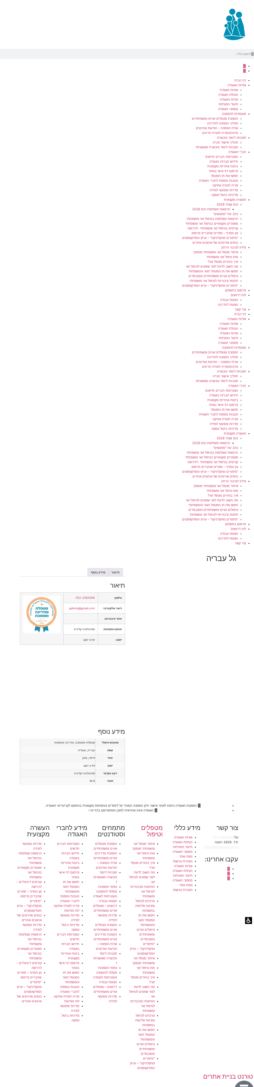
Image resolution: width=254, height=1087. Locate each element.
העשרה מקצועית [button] (235, 200)
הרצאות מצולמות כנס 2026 (211, 209)
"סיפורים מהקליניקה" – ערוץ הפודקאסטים (210, 238)
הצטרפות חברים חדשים (221, 157)
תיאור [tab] (115, 572)
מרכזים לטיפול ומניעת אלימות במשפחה (145, 905)
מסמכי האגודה (228, 109)
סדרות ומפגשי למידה (224, 190)
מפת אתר (185, 856)
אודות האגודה (229, 90)
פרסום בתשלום (235, 290)
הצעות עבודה (229, 300)
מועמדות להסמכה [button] (234, 114)
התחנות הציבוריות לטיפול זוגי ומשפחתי (142, 891)
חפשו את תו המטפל (224, 176)
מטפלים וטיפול (152, 831)
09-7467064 (222, 837)
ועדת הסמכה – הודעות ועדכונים (217, 128)
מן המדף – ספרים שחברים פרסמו (214, 233)
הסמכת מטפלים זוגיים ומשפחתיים (215, 118)
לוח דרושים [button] (238, 295)
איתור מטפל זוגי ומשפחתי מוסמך (215, 252)
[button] (252, 54)
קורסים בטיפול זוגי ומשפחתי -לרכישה (213, 228)
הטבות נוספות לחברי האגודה (218, 180)
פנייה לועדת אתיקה (225, 185)
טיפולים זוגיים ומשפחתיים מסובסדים (213, 276)
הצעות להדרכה (228, 305)
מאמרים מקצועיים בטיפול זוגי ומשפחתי (211, 223)
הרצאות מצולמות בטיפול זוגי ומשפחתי (212, 219)
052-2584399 (85, 597)
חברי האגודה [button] (237, 152)
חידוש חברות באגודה (223, 161)
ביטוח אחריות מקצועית (222, 166)
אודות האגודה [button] (237, 85)
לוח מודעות (71, 910)
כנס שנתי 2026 (227, 204)
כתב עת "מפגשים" (225, 214)
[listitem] (181, 679)
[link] (244, 66)
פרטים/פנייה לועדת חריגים (220, 133)
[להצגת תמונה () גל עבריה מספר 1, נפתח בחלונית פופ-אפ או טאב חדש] (209, 593)
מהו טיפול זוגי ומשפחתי (222, 257)
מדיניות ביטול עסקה (225, 195)
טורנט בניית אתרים (228, 1076)
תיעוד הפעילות (228, 104)
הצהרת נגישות (182, 861)
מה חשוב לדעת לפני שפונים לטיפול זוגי (212, 266)
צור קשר (240, 309)
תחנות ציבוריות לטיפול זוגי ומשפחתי (214, 281)
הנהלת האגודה (228, 95)
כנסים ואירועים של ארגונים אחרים (215, 243)
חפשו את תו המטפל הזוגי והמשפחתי (213, 271)
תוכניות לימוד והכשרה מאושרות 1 (105, 877)
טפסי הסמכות (107, 887)
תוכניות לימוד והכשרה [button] (231, 138)
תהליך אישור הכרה (225, 142)
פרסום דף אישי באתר (223, 171)
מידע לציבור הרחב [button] (233, 247)
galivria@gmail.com (82, 608)
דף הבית (240, 80)
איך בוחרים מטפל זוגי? (223, 262)
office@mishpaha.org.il (220, 847)
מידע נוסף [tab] (98, 572)
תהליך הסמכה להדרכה (222, 123)
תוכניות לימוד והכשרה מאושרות (217, 147)
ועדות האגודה (229, 99)
